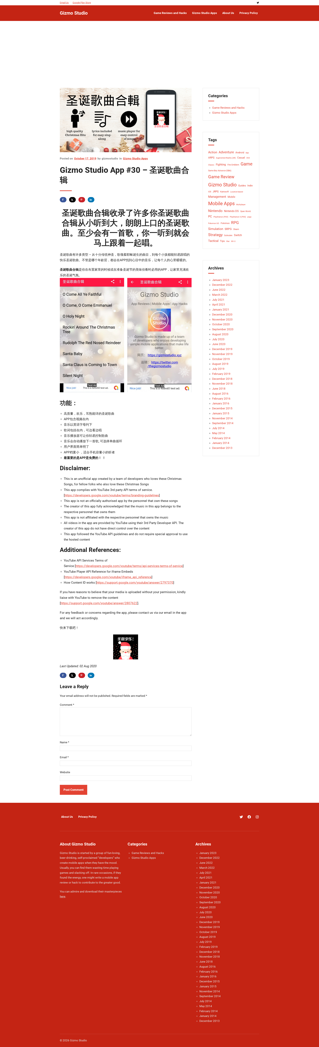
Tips (222, 241)
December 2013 (222, 448)
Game (246, 164)
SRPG (228, 229)
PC (210, 216)
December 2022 (222, 284)
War (228, 241)
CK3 (248, 158)
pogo (249, 217)
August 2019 (220, 364)
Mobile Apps (221, 203)
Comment (67, 704)
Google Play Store (82, 2)
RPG (235, 222)
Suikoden (228, 235)
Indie (250, 185)
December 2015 (222, 408)
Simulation (215, 229)
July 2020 (218, 339)
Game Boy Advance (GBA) (219, 170)
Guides (242, 185)
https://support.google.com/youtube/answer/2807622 (99, 603)
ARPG (211, 157)
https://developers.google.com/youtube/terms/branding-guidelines (112, 495)
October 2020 (221, 324)
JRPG (216, 191)
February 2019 (221, 373)
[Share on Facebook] (63, 199)
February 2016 (221, 398)
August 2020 (220, 334)
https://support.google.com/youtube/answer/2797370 (135, 582)
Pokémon (225, 223)
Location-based (236, 192)
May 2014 (218, 433)
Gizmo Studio (74, 13)
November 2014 (222, 418)
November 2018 (222, 383)
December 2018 (222, 378)
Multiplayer (241, 205)
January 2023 (220, 280)
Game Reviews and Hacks (228, 107)
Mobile (231, 197)
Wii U (233, 241)
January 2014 (220, 443)
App (247, 153)
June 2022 (218, 289)
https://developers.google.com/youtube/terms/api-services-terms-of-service (129, 566)
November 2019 (222, 354)
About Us (67, 816)
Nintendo (215, 211)
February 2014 (221, 438)
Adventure (226, 152)
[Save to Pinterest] (81, 199)
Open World (245, 211)
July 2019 (218, 368)
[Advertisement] (159, 53)
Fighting (221, 164)
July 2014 (218, 428)
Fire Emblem (233, 164)
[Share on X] (72, 199)
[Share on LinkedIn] (91, 199)
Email (64, 757)
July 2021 (218, 299)
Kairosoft (224, 191)
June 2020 (218, 344)
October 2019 (221, 359)
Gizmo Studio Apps (135, 158)
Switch (238, 235)
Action (212, 152)
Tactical (213, 241)
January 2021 (220, 309)
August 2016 (220, 393)
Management (217, 196)
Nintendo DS (231, 211)
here (62, 896)
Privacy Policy (87, 816)
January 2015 (220, 413)
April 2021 (218, 304)
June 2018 (218, 388)
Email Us (64, 2)
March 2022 (219, 294)
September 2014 (222, 423)
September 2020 (222, 329)
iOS (209, 192)
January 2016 (220, 403)
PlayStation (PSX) (220, 217)
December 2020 (222, 314)
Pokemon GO (213, 223)
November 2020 (222, 319)
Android (239, 152)
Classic (211, 165)
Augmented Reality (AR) (226, 158)
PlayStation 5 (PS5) (238, 217)
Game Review (221, 176)
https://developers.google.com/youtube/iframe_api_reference (108, 577)
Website (65, 772)
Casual (241, 157)
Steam (236, 229)
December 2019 (222, 349)
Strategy (215, 235)
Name (64, 742)
